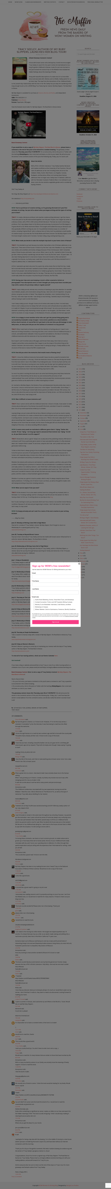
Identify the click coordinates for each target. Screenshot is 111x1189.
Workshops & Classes (41, 607)
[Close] (79, 564)
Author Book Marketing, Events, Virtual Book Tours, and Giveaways (54, 600)
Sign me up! (55, 622)
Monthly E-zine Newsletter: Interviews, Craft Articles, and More (53, 604)
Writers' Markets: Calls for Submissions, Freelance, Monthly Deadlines (55, 609)
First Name (35, 581)
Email (34, 573)
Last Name (35, 589)
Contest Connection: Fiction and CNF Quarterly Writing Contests (53, 602)
